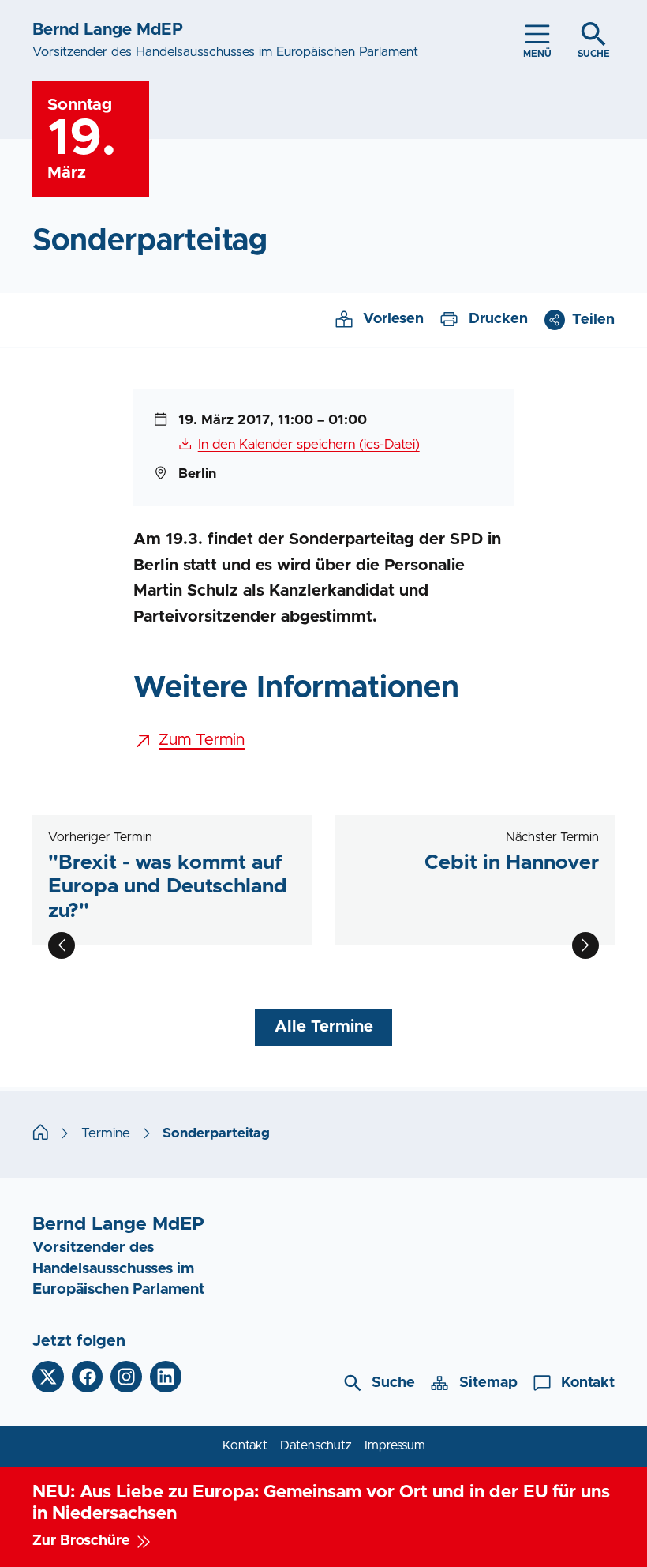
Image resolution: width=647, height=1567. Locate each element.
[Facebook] (87, 1376)
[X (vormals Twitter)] (48, 1376)
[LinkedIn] (165, 1376)
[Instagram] (126, 1376)
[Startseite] (40, 1133)
